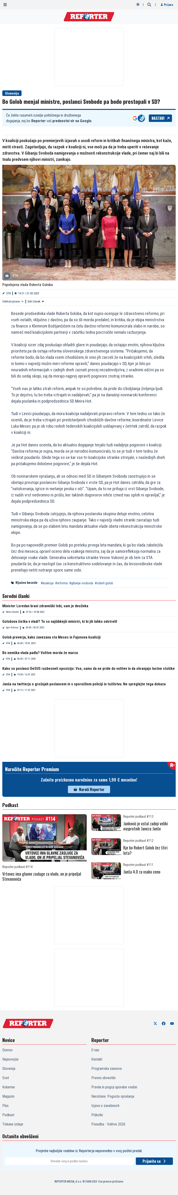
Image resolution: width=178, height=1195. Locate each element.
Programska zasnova (106, 1068)
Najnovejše (10, 1059)
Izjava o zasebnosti (105, 1105)
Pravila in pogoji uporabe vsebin (114, 1087)
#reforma (61, 583)
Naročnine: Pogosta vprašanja (112, 1096)
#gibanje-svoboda (81, 583)
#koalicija (47, 583)
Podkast (8, 1115)
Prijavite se (152, 1161)
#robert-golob (104, 583)
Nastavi (158, 118)
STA (8, 293)
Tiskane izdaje (12, 1124)
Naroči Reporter (92, 789)
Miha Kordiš (12, 611)
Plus (5, 1105)
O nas (95, 1050)
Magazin (8, 1096)
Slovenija (12, 93)
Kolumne (8, 1087)
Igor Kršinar (12, 627)
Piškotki (97, 1115)
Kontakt (96, 1059)
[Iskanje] (149, 4)
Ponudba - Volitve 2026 (108, 1124)
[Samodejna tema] (138, 4)
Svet (5, 1078)
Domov (7, 1050)
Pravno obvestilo (103, 1078)
